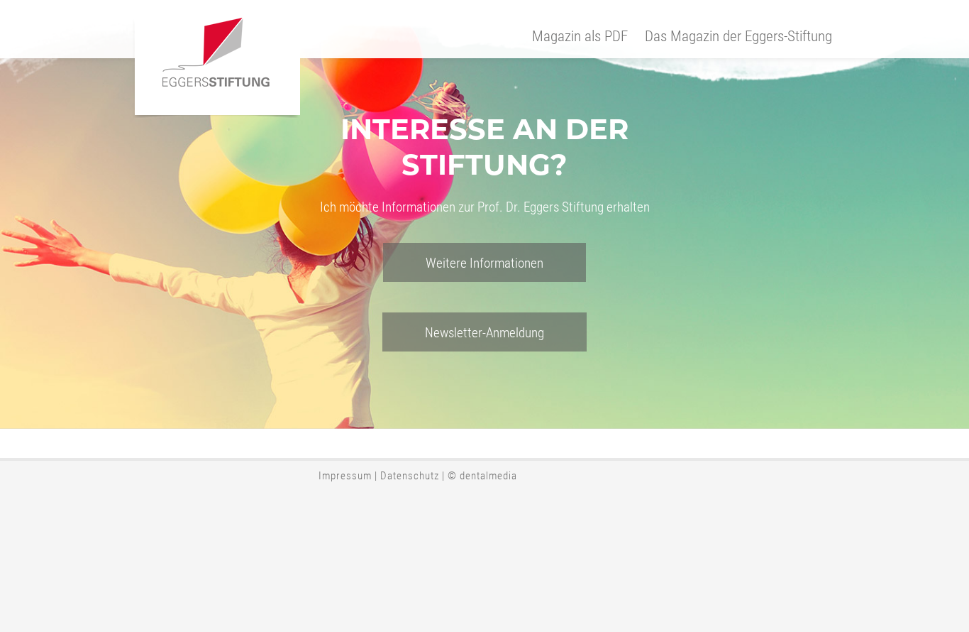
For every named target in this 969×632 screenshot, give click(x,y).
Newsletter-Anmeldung (484, 332)
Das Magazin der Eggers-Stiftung (738, 35)
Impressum (345, 475)
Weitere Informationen (484, 262)
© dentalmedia (482, 475)
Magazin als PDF (580, 35)
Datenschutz (409, 475)
